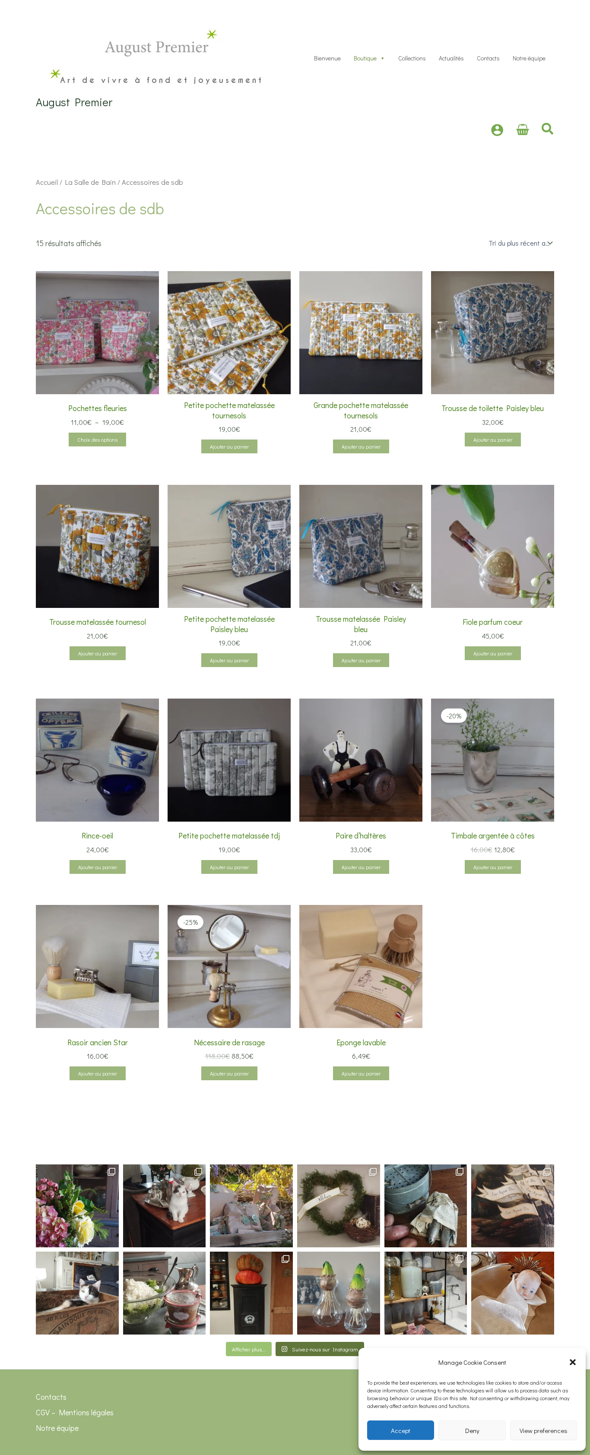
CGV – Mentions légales (75, 1412)
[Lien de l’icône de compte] (497, 129)
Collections (412, 58)
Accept (400, 1430)
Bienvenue (327, 58)
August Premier (74, 102)
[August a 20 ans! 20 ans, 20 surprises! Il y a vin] (251, 1205)
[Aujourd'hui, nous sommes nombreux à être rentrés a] (425, 1205)
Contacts (488, 58)
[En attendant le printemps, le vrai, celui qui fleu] (338, 1293)
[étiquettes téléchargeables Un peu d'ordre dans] (425, 1293)
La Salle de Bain (90, 182)
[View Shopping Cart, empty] (522, 130)
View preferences (544, 1430)
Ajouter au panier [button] (229, 446)
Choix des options (97, 439)
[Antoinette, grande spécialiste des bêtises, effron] (164, 1205)
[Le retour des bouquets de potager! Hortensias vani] (77, 1205)
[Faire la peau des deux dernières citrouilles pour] (251, 1293)
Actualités (451, 58)
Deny (472, 1430)
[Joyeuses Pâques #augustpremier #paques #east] (338, 1205)
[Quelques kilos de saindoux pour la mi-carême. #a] (77, 1293)
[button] (572, 1362)
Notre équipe (529, 58)
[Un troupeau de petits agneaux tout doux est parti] (512, 1205)
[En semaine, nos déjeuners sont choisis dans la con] (164, 1293)
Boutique (365, 58)
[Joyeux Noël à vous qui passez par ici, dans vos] (512, 1293)
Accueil (47, 182)
